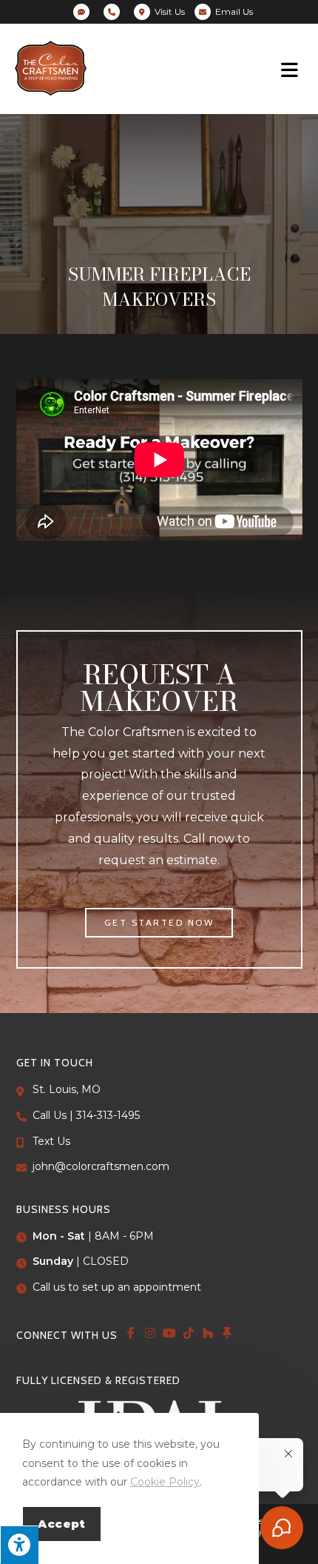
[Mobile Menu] (292, 69)
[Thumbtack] (227, 1333)
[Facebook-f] (131, 1333)
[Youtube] (169, 1333)
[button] (159, 923)
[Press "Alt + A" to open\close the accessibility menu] (19, 1544)
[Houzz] (208, 1333)
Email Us (234, 11)
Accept (62, 1524)
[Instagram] (150, 1333)
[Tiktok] (188, 1333)
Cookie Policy (165, 1481)
